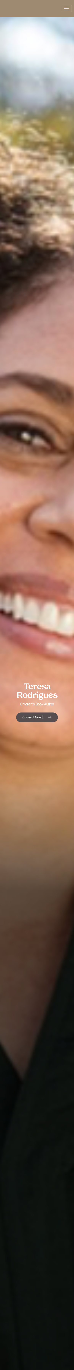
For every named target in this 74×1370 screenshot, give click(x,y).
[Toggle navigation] (66, 8)
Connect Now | (32, 717)
